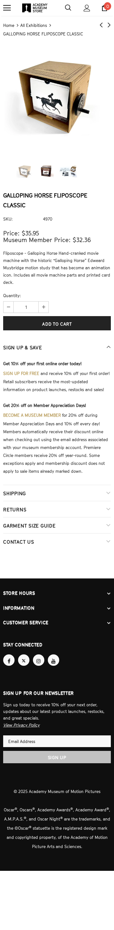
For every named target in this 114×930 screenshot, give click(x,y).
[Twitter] (23, 654)
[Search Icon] (68, 8)
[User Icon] (87, 8)
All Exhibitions (33, 25)
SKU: (8, 218)
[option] (57, 95)
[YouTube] (53, 654)
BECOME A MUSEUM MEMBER (32, 412)
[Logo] (35, 7)
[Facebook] (9, 654)
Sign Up (57, 751)
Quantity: (12, 294)
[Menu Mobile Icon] (7, 8)
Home (8, 25)
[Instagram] (38, 654)
